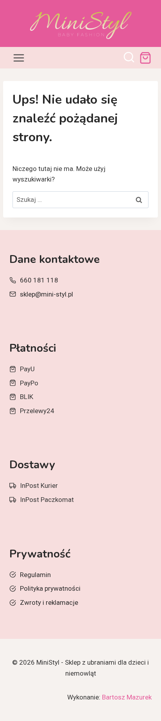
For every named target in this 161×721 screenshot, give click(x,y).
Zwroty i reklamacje (49, 602)
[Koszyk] (145, 58)
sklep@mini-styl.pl (46, 294)
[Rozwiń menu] (19, 57)
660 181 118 (39, 280)
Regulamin (35, 575)
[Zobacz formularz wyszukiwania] (129, 58)
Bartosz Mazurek (127, 697)
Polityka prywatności (50, 588)
